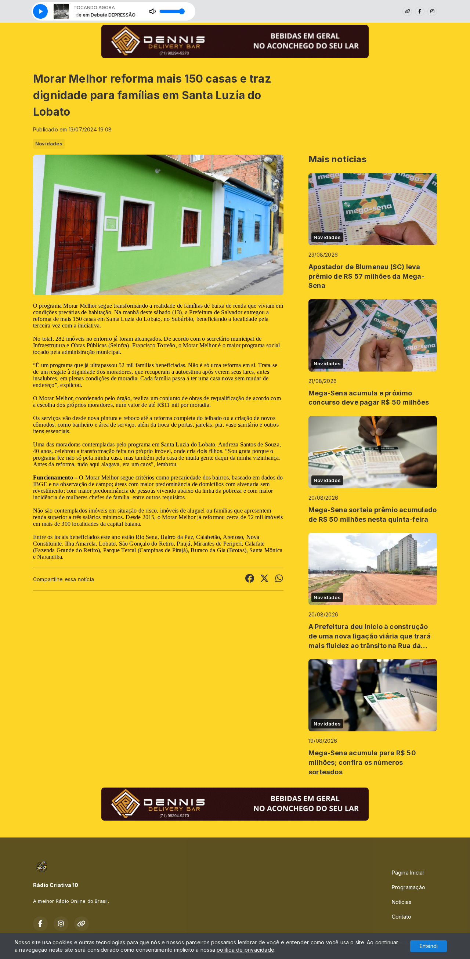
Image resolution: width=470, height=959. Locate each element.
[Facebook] (419, 11)
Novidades (48, 143)
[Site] (407, 11)
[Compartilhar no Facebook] (249, 579)
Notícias (402, 902)
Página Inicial (408, 872)
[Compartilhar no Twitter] (264, 579)
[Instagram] (432, 11)
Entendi (429, 946)
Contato (401, 916)
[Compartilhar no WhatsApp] (279, 579)
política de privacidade (245, 950)
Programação (408, 887)
